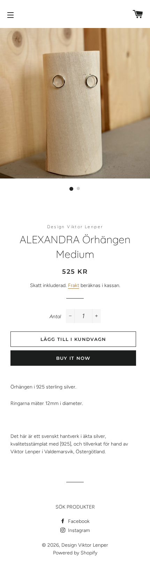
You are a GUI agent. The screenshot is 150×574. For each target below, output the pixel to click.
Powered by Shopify (75, 553)
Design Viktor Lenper (84, 545)
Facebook (78, 521)
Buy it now (73, 358)
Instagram (78, 530)
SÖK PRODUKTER (75, 507)
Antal (55, 317)
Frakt (73, 285)
